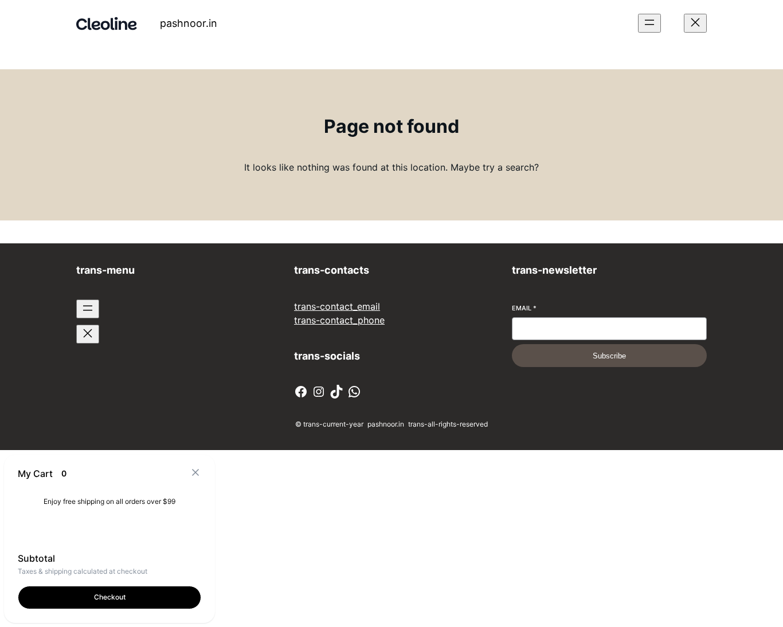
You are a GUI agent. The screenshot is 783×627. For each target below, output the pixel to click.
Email (524, 308)
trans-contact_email (337, 306)
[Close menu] (695, 23)
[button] (195, 473)
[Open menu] (649, 23)
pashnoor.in (188, 23)
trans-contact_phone (339, 320)
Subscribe (609, 356)
